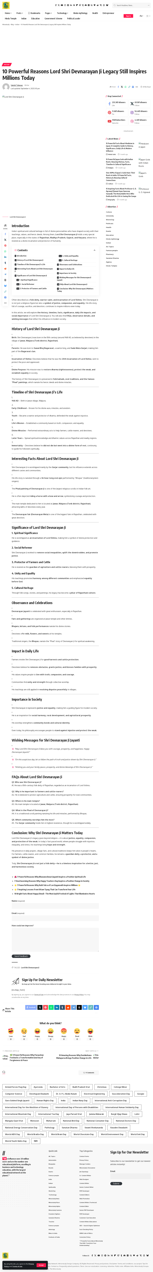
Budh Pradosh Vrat (81, 1087)
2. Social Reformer (27, 284)
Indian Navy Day (80, 1100)
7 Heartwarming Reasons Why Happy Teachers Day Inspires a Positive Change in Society (51, 881)
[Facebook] (56, 5)
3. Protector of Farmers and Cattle (33, 288)
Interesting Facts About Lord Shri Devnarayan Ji (34, 270)
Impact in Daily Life (66, 269)
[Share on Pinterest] (5, 245)
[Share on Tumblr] (5, 263)
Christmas (102, 1087)
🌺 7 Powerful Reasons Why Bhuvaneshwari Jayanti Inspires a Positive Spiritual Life (50, 877)
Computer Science (13, 1094)
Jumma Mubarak (96, 1114)
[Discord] (85, 5)
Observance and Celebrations (70, 265)
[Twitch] (80, 5)
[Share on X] (122, 87)
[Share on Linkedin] (5, 257)
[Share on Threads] (5, 280)
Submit (116, 1183)
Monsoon (34, 1121)
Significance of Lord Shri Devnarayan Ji (32, 276)
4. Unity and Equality (70, 256)
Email (18, 913)
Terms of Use (17, 1266)
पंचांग (36, 1141)
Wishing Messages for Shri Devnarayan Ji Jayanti (74, 278)
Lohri (137, 1114)
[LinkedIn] (71, 5)
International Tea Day (48, 1114)
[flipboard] (77, 5)
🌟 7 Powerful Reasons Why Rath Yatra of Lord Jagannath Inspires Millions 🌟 (47, 885)
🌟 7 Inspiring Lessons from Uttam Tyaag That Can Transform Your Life (44, 889)
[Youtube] (117, 121)
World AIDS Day (12, 1134)
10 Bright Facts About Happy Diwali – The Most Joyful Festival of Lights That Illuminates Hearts (54, 893)
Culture (110, 184)
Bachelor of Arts (57, 1087)
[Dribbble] (140, 121)
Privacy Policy (79, 995)
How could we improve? (23, 925)
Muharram (51, 1121)
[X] (58, 5)
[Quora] (91, 5)
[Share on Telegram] (5, 274)
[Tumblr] (83, 5)
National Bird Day (71, 1121)
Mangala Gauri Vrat (14, 1121)
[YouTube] (62, 5)
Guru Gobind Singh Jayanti (17, 1100)
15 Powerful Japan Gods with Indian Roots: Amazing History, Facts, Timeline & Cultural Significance (119, 161)
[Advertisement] (76, 44)
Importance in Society (67, 273)
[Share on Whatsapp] (125, 87)
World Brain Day (58, 1134)
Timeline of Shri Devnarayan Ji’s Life (31, 264)
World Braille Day (35, 1134)
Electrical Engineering (94, 1094)
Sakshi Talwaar (17, 85)
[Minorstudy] (6, 5)
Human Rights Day (45, 1100)
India (63, 1100)
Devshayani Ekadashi (39, 1094)
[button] (41, 1265)
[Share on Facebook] (118, 87)
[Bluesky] (107, 5)
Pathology (50, 1127)
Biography (111, 200)
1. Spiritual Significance (28, 280)
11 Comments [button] (90, 1073)
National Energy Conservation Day (21, 1127)
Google (140, 1094)
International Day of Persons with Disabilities (77, 1107)
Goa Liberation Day (121, 1094)
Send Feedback (21, 956)
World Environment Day (112, 1134)
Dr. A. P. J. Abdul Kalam (66, 1094)
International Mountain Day (18, 1114)
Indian (6, 64)
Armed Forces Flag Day (15, 1087)
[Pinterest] (68, 5)
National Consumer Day (98, 1121)
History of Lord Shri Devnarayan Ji (30, 260)
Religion (110, 168)
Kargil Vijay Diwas (119, 1114)
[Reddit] (97, 5)
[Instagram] (65, 5)
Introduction (21, 256)
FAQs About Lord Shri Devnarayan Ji (73, 284)
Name (18, 901)
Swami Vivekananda (94, 1127)
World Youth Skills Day (16, 1141)
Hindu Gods (112, 154)
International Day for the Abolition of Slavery (26, 1107)
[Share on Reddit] (5, 268)
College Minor (120, 1087)
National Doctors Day (126, 1121)
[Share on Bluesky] (5, 286)
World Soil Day (138, 1134)
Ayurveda (38, 1087)
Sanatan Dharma (69, 1127)
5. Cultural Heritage (69, 260)
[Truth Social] (100, 5)
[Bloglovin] (94, 5)
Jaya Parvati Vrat (74, 1114)
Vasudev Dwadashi (118, 1127)
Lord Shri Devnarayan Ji (30, 968)
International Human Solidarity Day (122, 1107)
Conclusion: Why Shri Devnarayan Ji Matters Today (75, 290)
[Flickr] (88, 5)
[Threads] (103, 5)
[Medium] (74, 5)
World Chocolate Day (84, 1134)
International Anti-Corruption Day (111, 1100)
